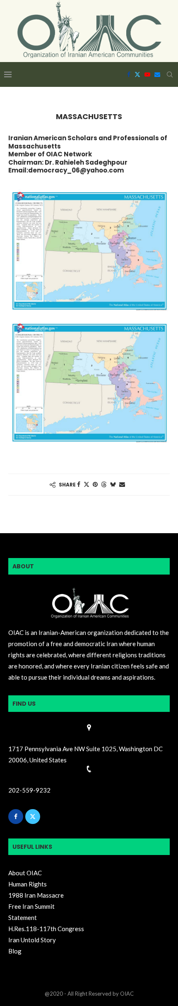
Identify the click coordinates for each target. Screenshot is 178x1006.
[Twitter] (137, 74)
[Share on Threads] (104, 484)
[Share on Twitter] (86, 484)
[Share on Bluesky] (113, 484)
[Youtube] (147, 74)
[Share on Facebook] (78, 484)
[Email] (157, 74)
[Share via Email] (122, 484)
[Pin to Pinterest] (95, 484)
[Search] (170, 74)
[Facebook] (128, 74)
